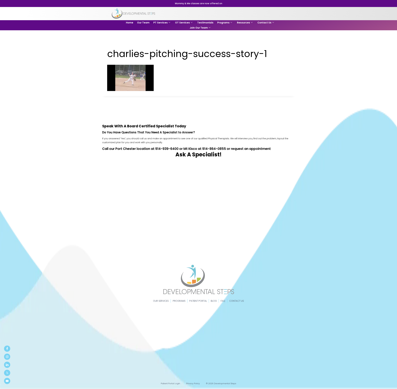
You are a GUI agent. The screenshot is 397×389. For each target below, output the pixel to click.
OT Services (182, 22)
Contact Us (264, 22)
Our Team (143, 22)
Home (129, 22)
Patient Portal (198, 301)
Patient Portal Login (170, 383)
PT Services (160, 22)
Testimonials (205, 22)
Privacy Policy (193, 383)
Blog (214, 301)
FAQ (223, 301)
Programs (223, 22)
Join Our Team (199, 27)
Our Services (161, 301)
